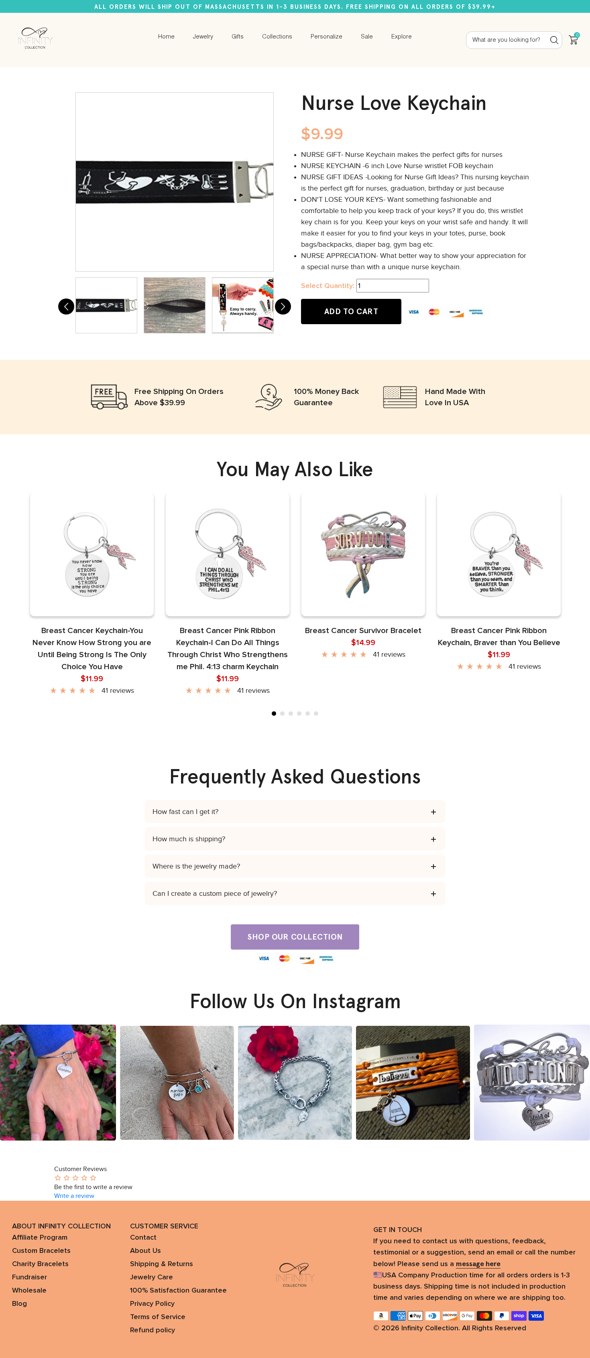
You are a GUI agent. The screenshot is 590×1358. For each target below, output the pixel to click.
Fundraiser (29, 1277)
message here (478, 1263)
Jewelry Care (151, 1277)
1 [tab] (274, 713)
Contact (143, 1237)
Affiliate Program (39, 1237)
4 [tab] (299, 713)
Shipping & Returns (161, 1264)
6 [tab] (316, 713)
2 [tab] (282, 713)
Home (166, 37)
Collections (277, 37)
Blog (19, 1303)
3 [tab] (291, 713)
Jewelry (203, 37)
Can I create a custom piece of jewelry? (215, 893)
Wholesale (29, 1290)
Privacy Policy (152, 1303)
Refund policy (152, 1330)
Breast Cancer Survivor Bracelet (363, 631)
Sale (367, 37)
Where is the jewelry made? (196, 866)
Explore (401, 37)
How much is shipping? (189, 839)
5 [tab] (307, 713)
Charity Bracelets (40, 1264)
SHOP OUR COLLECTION (295, 937)
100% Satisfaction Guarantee (178, 1290)
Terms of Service (157, 1317)
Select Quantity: (327, 286)
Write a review (74, 1196)
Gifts (238, 37)
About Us (145, 1250)
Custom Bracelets (41, 1250)
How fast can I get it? (185, 812)
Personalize (326, 37)
